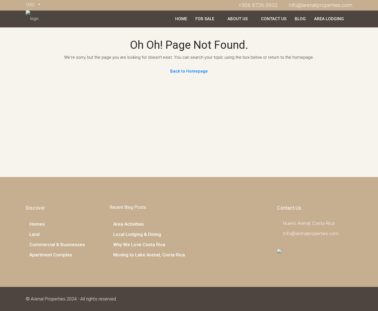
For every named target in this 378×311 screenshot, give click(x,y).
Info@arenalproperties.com (311, 233)
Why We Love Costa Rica (139, 244)
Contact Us (273, 18)
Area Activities (128, 224)
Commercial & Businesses (57, 244)
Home (181, 18)
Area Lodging (329, 18)
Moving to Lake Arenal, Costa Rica (149, 255)
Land (34, 234)
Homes (37, 224)
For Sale (204, 18)
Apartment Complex (50, 255)
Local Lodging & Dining (137, 234)
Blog (300, 18)
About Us (237, 18)
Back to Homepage (189, 71)
